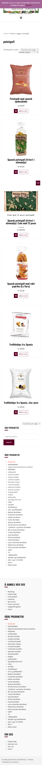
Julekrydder (12, 497)
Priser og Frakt (13, 604)
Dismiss (28, 5)
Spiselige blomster (14, 500)
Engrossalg (12, 594)
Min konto (12, 602)
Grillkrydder (12, 472)
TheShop (5, 762)
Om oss (11, 746)
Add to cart (23, 111)
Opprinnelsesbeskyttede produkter (20, 467)
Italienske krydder (14, 487)
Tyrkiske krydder (14, 480)
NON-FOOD (12, 565)
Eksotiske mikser (14, 482)
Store (10, 609)
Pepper (10, 495)
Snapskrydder (13, 492)
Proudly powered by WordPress (14, 759)
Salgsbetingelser (14, 607)
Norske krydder (13, 474)
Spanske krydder (14, 490)
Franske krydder (13, 485)
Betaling (11, 592)
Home (5, 33)
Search (9, 442)
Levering (11, 599)
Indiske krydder (13, 477)
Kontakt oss (12, 744)
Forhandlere (12, 597)
